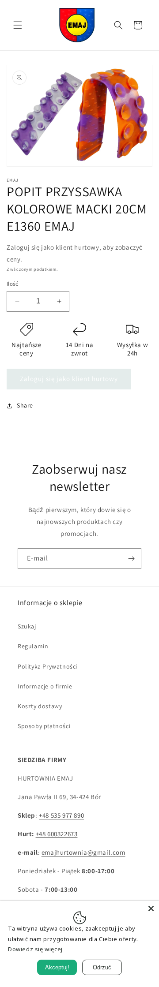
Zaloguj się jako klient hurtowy (69, 378)
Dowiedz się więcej (35, 949)
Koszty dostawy (40, 706)
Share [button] (25, 405)
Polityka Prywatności (47, 666)
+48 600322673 (57, 834)
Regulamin (33, 646)
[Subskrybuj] (131, 558)
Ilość (13, 284)
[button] (17, 25)
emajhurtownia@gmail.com (83, 852)
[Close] (151, 908)
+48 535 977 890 (61, 815)
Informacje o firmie (45, 686)
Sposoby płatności (44, 726)
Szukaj (27, 626)
